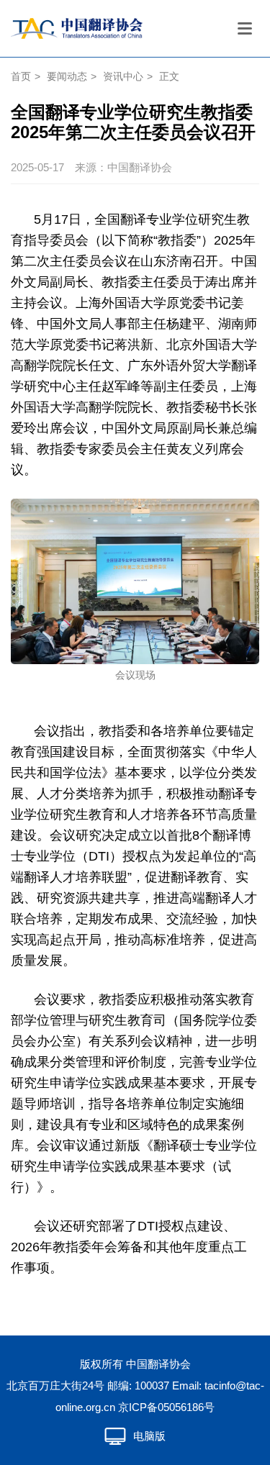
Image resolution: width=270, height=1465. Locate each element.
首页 (21, 76)
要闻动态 (67, 76)
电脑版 (149, 1436)
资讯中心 (123, 76)
